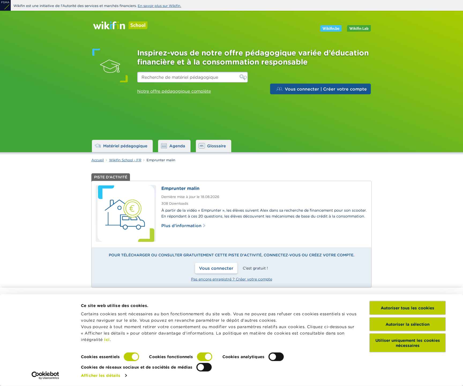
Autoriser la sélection (408, 324)
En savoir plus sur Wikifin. (159, 5)
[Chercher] (242, 77)
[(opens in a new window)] (5, 5)
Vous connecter (216, 268)
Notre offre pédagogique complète (174, 91)
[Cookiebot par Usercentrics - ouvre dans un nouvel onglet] (45, 376)
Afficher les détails (100, 375)
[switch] (204, 357)
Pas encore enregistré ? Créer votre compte (231, 279)
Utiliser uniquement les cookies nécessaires (407, 343)
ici (107, 339)
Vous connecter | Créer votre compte (326, 89)
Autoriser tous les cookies (407, 307)
